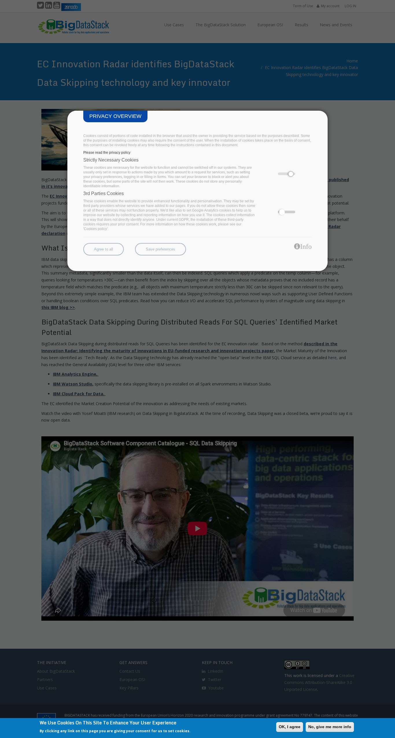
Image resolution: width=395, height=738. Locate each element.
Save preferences (160, 249)
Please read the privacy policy (106, 153)
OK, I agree (289, 726)
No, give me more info (329, 726)
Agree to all (103, 249)
